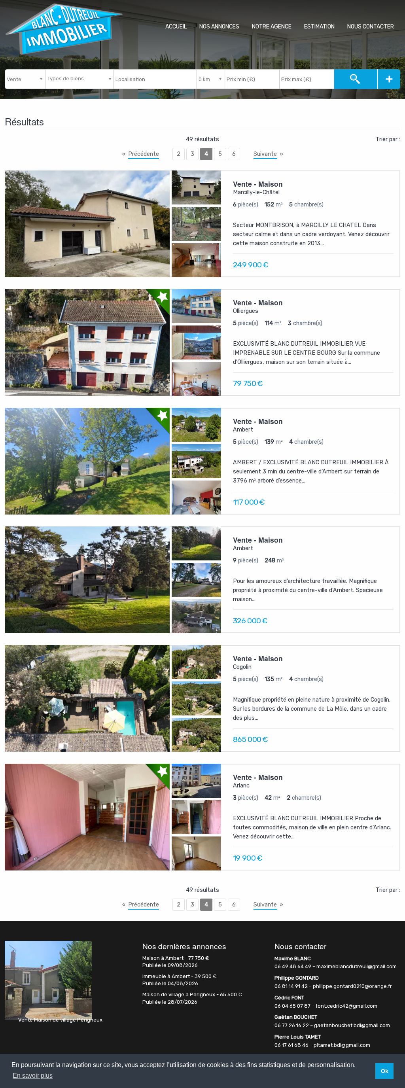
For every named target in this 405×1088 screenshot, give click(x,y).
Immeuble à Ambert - (179, 976)
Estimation (319, 26)
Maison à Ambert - (175, 958)
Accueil (176, 26)
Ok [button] (384, 1071)
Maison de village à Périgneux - (192, 994)
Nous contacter (370, 26)
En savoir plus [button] (33, 1075)
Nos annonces (219, 26)
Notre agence (271, 26)
